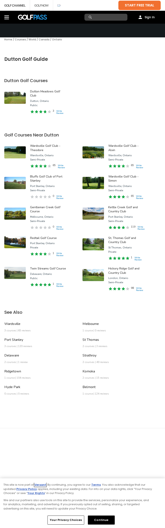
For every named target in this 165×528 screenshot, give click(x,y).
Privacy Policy (26, 489)
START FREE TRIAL (139, 5)
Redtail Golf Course (43, 238)
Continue (101, 520)
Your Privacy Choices (66, 520)
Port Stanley (13, 339)
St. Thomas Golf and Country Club (122, 240)
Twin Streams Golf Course (48, 268)
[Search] (91, 17)
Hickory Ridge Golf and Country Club (123, 270)
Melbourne (90, 323)
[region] (82, 503)
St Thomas (90, 339)
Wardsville (12, 323)
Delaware (11, 355)
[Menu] (6, 17)
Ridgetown (12, 371)
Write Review (59, 112)
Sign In (150, 17)
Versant (40, 485)
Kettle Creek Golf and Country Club (123, 209)
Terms (96, 485)
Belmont (89, 387)
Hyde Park (12, 387)
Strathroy (89, 355)
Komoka (88, 371)
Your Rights (36, 493)
